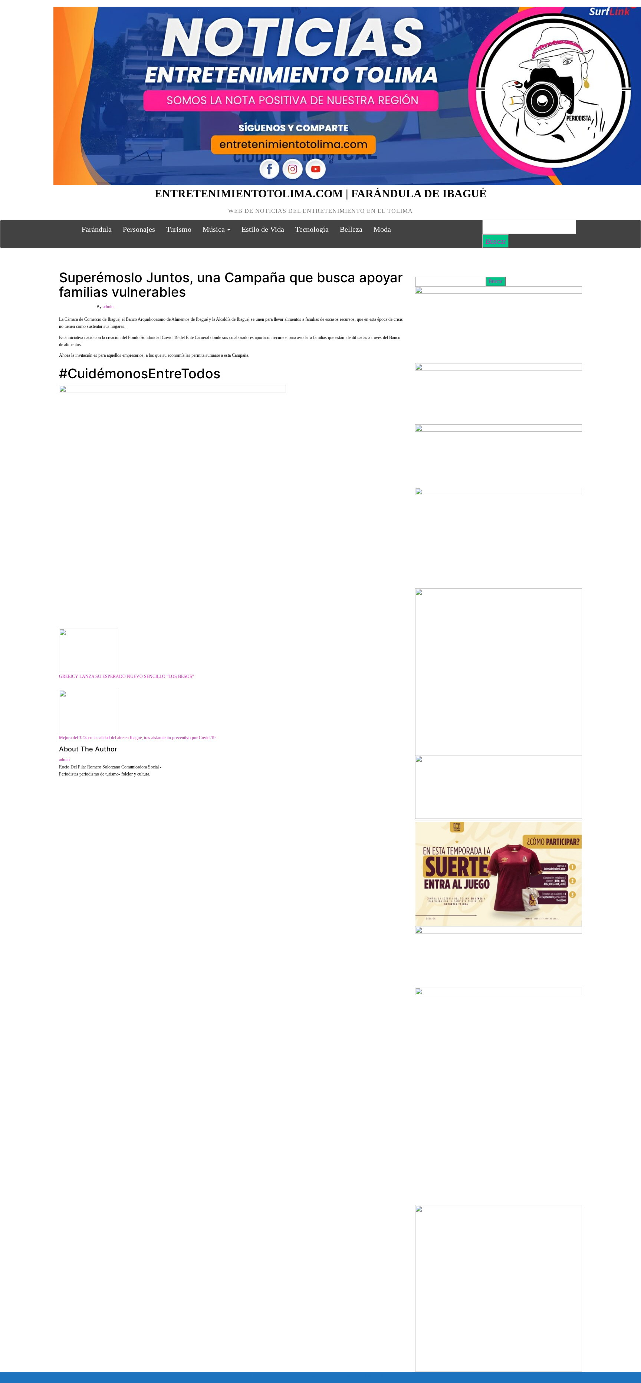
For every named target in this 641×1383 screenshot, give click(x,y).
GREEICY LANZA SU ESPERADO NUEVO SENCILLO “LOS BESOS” (126, 676)
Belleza (351, 229)
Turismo (178, 229)
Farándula (97, 229)
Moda (382, 229)
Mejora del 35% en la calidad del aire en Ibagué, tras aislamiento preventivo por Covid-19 (137, 737)
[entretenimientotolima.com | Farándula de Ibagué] (67, 229)
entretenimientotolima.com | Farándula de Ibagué (321, 193)
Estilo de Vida (262, 229)
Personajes (139, 229)
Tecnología (312, 229)
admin (108, 306)
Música (215, 229)
